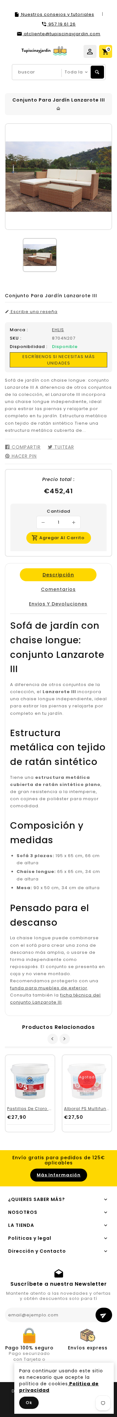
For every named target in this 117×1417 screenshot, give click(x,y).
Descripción (58, 575)
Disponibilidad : (28, 347)
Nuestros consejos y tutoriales (57, 14)
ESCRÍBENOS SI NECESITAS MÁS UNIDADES (58, 360)
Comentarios (58, 589)
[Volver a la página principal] (58, 108)
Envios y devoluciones (58, 604)
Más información (59, 1175)
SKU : (15, 338)
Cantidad (58, 511)
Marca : (19, 330)
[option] (39, 255)
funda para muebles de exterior (48, 988)
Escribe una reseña (33, 312)
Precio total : (58, 479)
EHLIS (58, 330)
